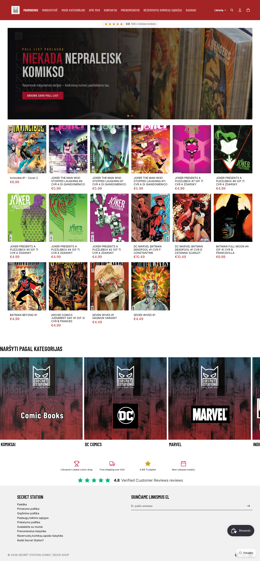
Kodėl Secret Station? (30, 540)
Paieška (22, 504)
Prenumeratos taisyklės (31, 531)
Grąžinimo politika (28, 513)
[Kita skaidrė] (248, 402)
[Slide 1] (128, 116)
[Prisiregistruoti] (248, 506)
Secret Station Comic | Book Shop (43, 554)
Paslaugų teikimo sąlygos (33, 517)
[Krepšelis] (248, 10)
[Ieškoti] (232, 10)
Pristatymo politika (28, 522)
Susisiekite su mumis (30, 526)
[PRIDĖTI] (40, 167)
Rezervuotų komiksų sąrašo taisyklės (40, 535)
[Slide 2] (132, 116)
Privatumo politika (28, 508)
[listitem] (191, 10)
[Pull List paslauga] (130, 73)
